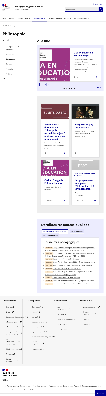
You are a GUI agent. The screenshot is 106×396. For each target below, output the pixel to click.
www (4, 18)
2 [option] (69, 88)
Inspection (10, 54)
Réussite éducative (80, 18)
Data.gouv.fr (36, 307)
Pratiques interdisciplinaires (59, 18)
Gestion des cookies (19, 390)
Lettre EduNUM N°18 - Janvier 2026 (67, 268)
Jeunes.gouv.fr (37, 327)
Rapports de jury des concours (84, 126)
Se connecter (97, 4)
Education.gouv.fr (13, 322)
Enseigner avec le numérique (12, 47)
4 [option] (74, 88)
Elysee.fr (35, 312)
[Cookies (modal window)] (100, 393)
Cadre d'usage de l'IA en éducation (53, 182)
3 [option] (71, 88)
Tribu (85, 319)
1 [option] (66, 88)
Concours (9, 64)
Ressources (10, 59)
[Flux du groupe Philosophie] (18, 77)
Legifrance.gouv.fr (39, 332)
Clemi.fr (9, 307)
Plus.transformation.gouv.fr (39, 336)
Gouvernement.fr (38, 322)
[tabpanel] (70, 263)
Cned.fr (9, 312)
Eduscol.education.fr (13, 327)
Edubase (60, 314)
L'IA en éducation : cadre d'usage (84, 54)
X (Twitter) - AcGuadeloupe (63, 330)
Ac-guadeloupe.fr (63, 308)
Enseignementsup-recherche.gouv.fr (13, 333)
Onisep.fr (9, 354)
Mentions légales (39, 386)
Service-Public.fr (35, 342)
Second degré (38, 18)
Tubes (85, 324)
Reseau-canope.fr (9, 360)
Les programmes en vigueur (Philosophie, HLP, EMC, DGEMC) (85, 185)
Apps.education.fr (90, 307)
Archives (9, 74)
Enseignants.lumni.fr (64, 319)
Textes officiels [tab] (52, 235)
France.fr (35, 317)
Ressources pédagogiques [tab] (56, 231)
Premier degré (23, 18)
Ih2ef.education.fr (13, 349)
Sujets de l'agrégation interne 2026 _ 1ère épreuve (72, 265)
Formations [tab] (78, 231)
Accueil (11, 18)
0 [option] (64, 88)
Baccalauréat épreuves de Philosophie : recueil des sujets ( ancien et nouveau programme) (54, 132)
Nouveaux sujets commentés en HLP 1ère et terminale (74, 284)
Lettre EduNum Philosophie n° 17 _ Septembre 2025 (73, 280)
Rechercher (101, 9)
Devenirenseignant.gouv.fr (13, 317)
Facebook (61, 324)
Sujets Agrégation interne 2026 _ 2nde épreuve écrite (74, 262)
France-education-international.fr (12, 341)
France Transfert (86, 313)
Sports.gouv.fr (37, 349)
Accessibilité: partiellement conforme (64, 386)
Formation (10, 69)
